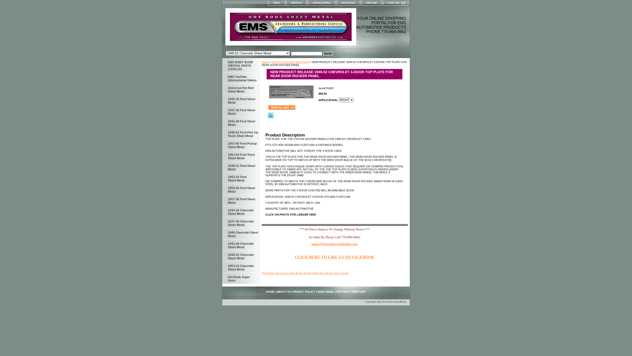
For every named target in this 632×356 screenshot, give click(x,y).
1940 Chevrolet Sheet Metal (243, 234)
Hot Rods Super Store (239, 278)
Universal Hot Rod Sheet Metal (241, 89)
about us (296, 2)
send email (348, 2)
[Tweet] (271, 117)
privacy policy (321, 2)
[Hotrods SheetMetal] (284, 28)
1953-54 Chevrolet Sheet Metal (241, 267)
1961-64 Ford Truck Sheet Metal (241, 156)
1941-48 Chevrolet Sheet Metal (241, 245)
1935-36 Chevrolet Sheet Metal (241, 212)
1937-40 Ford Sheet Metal (241, 112)
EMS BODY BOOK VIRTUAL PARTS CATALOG (240, 66)
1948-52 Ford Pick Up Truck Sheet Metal (243, 134)
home (276, 2)
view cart (393, 2)
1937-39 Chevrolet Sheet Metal (241, 223)
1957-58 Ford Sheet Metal (241, 201)
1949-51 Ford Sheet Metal (241, 167)
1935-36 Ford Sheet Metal (241, 100)
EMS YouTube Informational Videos (242, 78)
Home (265, 62)
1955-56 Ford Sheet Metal (241, 189)
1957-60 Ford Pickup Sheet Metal (242, 145)
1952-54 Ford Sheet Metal (237, 178)
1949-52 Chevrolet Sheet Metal (290, 62)
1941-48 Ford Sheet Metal (241, 123)
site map (371, 2)
